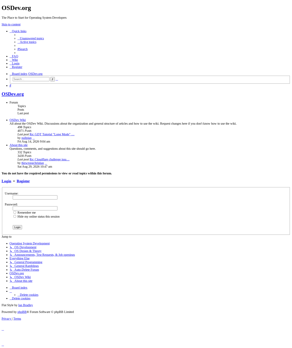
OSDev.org (13, 94)
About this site (19, 145)
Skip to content (11, 24)
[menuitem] (30, 38)
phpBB (22, 312)
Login (6, 181)
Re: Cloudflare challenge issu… (50, 159)
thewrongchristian (32, 163)
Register (23, 181)
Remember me (26, 212)
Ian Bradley (25, 305)
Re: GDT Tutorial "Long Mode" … (52, 134)
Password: (11, 204)
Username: (11, 193)
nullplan (26, 138)
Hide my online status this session (38, 216)
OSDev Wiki (18, 120)
